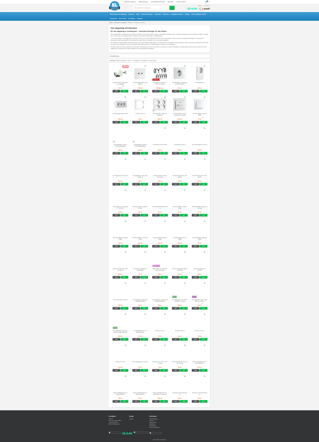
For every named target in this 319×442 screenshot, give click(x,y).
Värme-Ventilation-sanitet (198, 14)
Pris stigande (136, 60)
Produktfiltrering (114, 56)
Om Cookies (152, 425)
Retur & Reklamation (114, 424)
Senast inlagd (152, 60)
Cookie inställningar (154, 427)
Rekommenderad (121, 60)
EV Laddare (131, 18)
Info (116, 91)
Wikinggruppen (163, 439)
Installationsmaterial (177, 14)
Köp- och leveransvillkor (115, 420)
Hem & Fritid (122, 18)
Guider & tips (152, 422)
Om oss (151, 420)
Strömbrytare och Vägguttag (118, 14)
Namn (129, 60)
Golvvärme (166, 14)
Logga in (200, 5)
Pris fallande (144, 60)
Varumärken (113, 18)
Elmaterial (158, 14)
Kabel (138, 14)
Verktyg (187, 14)
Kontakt (111, 419)
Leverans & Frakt (113, 422)
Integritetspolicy (153, 419)
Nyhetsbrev (152, 424)
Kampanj (139, 18)
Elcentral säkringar (147, 14)
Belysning (131, 14)
